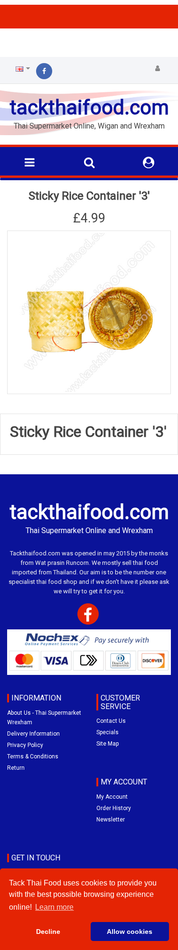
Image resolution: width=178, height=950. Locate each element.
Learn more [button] (54, 907)
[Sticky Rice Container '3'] (89, 312)
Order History (113, 808)
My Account (112, 796)
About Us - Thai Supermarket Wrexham (44, 718)
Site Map (107, 743)
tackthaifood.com (89, 107)
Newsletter (110, 819)
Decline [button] (48, 931)
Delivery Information (33, 733)
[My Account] (157, 68)
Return (16, 768)
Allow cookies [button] (129, 931)
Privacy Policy (25, 745)
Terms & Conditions (32, 756)
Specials (107, 732)
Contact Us (111, 721)
